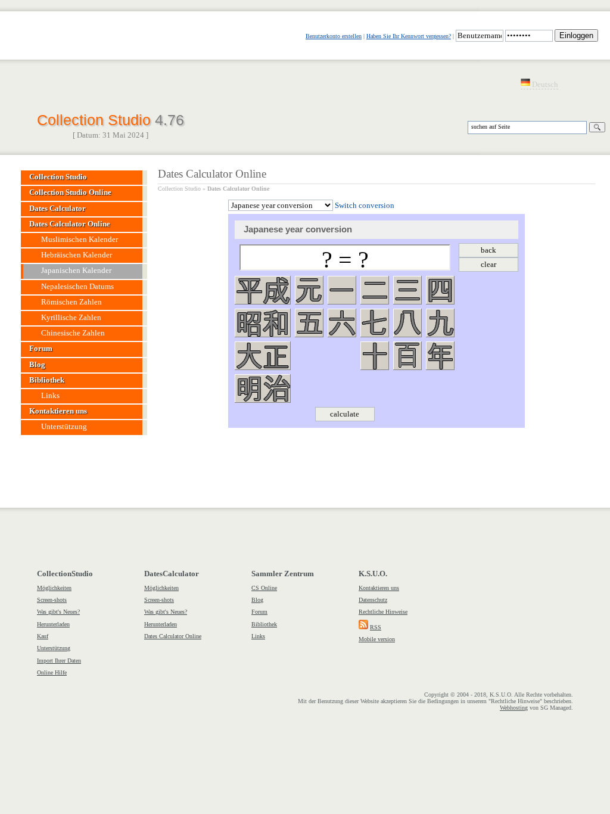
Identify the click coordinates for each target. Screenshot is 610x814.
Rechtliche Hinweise (383, 611)
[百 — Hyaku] (407, 355)
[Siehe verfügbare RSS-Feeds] (363, 627)
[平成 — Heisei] (263, 290)
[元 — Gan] (309, 290)
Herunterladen (53, 624)
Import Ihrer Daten (59, 660)
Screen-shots (52, 599)
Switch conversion (364, 205)
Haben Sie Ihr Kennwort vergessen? (408, 36)
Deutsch (544, 84)
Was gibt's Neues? (58, 611)
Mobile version (377, 639)
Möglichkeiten (54, 588)
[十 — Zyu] (374, 355)
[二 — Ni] (374, 290)
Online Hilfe (52, 672)
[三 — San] (407, 290)
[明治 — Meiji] (263, 388)
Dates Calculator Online (238, 188)
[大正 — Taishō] (263, 355)
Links (258, 636)
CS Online (264, 588)
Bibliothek (264, 624)
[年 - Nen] (440, 355)
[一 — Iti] (342, 290)
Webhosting (514, 707)
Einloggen (576, 35)
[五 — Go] (309, 323)
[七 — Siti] (374, 323)
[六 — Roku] (342, 323)
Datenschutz (373, 599)
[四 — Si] (440, 290)
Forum (259, 611)
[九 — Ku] (440, 323)
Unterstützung (53, 648)
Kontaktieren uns (379, 588)
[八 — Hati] (407, 323)
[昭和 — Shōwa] (263, 323)
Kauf (42, 636)
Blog (257, 599)
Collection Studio (110, 118)
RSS (375, 627)
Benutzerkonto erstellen (334, 36)
